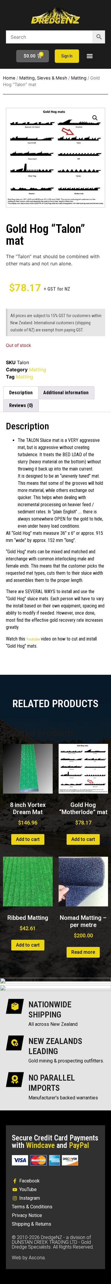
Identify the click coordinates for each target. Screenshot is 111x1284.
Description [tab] (21, 392)
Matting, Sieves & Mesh (43, 78)
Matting (78, 78)
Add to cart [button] (28, 839)
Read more (83, 952)
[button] (90, 56)
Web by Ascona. (29, 1257)
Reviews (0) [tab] (21, 405)
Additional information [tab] (66, 392)
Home (9, 78)
